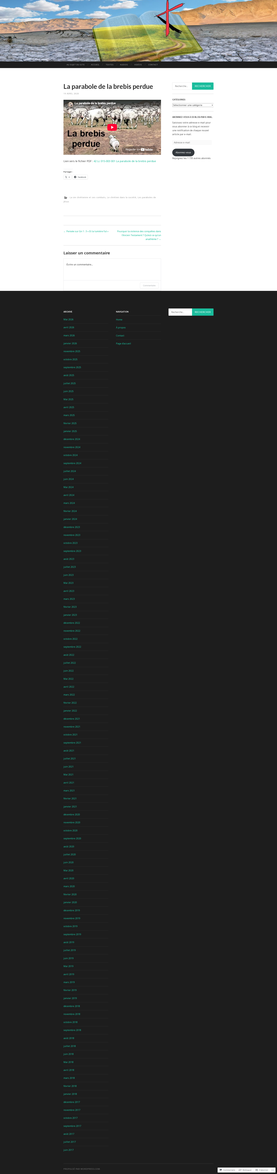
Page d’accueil (123, 343)
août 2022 (68, 654)
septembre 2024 (72, 463)
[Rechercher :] (191, 312)
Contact (153, 64)
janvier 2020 (70, 902)
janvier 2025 (70, 431)
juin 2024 (68, 479)
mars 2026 (69, 335)
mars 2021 (69, 790)
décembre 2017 (71, 1102)
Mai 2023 (68, 582)
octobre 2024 (70, 455)
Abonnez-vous (183, 152)
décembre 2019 (71, 910)
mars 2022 (69, 694)
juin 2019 (68, 958)
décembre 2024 (71, 439)
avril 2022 (68, 686)
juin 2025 (68, 391)
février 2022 (70, 702)
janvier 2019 (70, 998)
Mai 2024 (68, 487)
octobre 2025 (70, 359)
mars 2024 (69, 503)
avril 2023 (68, 591)
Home (119, 319)
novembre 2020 (71, 822)
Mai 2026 (68, 319)
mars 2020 (69, 886)
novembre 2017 (71, 1110)
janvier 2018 (70, 1094)
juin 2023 (68, 575)
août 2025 (68, 375)
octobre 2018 (70, 1022)
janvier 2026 (70, 343)
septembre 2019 (72, 934)
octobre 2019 (70, 926)
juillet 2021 (69, 758)
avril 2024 (68, 495)
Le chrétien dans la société (121, 197)
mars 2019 (69, 982)
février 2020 (70, 894)
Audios (124, 64)
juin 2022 (68, 670)
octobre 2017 (70, 1117)
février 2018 (70, 1086)
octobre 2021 (70, 734)
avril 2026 (68, 327)
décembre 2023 (71, 527)
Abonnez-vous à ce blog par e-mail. (192, 117)
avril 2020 (68, 878)
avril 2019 (68, 974)
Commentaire (149, 285)
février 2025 (70, 423)
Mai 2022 (68, 678)
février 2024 (70, 511)
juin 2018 (68, 1054)
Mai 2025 (68, 399)
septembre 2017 (72, 1126)
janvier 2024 (70, 519)
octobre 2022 (70, 638)
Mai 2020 (68, 870)
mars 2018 (69, 1078)
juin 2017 (68, 1150)
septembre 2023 (72, 551)
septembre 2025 (72, 367)
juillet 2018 (69, 1046)
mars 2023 (69, 598)
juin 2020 (68, 862)
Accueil (95, 64)
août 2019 (68, 942)
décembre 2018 (71, 1006)
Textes (110, 64)
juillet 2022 (69, 662)
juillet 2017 (69, 1141)
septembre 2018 (72, 1030)
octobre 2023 (70, 543)
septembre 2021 (72, 742)
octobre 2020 (70, 830)
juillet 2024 (69, 471)
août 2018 (68, 1038)
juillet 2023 (69, 566)
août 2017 (68, 1133)
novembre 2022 (71, 630)
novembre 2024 (71, 447)
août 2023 (68, 559)
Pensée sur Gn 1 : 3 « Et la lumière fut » (85, 231)
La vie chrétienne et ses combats (88, 197)
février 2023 (70, 606)
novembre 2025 (71, 351)
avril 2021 (68, 782)
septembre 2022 (72, 646)
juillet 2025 (69, 383)
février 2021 (70, 798)
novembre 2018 (71, 1014)
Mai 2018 (68, 1062)
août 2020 (68, 846)
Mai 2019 (68, 966)
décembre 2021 (71, 718)
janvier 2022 (70, 710)
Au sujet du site (76, 64)
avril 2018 (68, 1070)
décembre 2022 (71, 622)
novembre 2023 (71, 535)
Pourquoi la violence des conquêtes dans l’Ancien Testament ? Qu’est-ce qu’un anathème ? (139, 235)
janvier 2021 (70, 806)
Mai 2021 (68, 774)
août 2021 (68, 750)
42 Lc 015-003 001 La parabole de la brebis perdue (125, 161)
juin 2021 (68, 766)
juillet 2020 (69, 854)
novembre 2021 (71, 726)
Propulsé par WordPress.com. (81, 1169)
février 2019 (70, 990)
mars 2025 (69, 415)
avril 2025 (68, 407)
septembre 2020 (72, 838)
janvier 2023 (70, 614)
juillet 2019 (69, 950)
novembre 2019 (71, 918)
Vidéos (138, 64)
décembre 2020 (71, 814)
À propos (121, 327)
